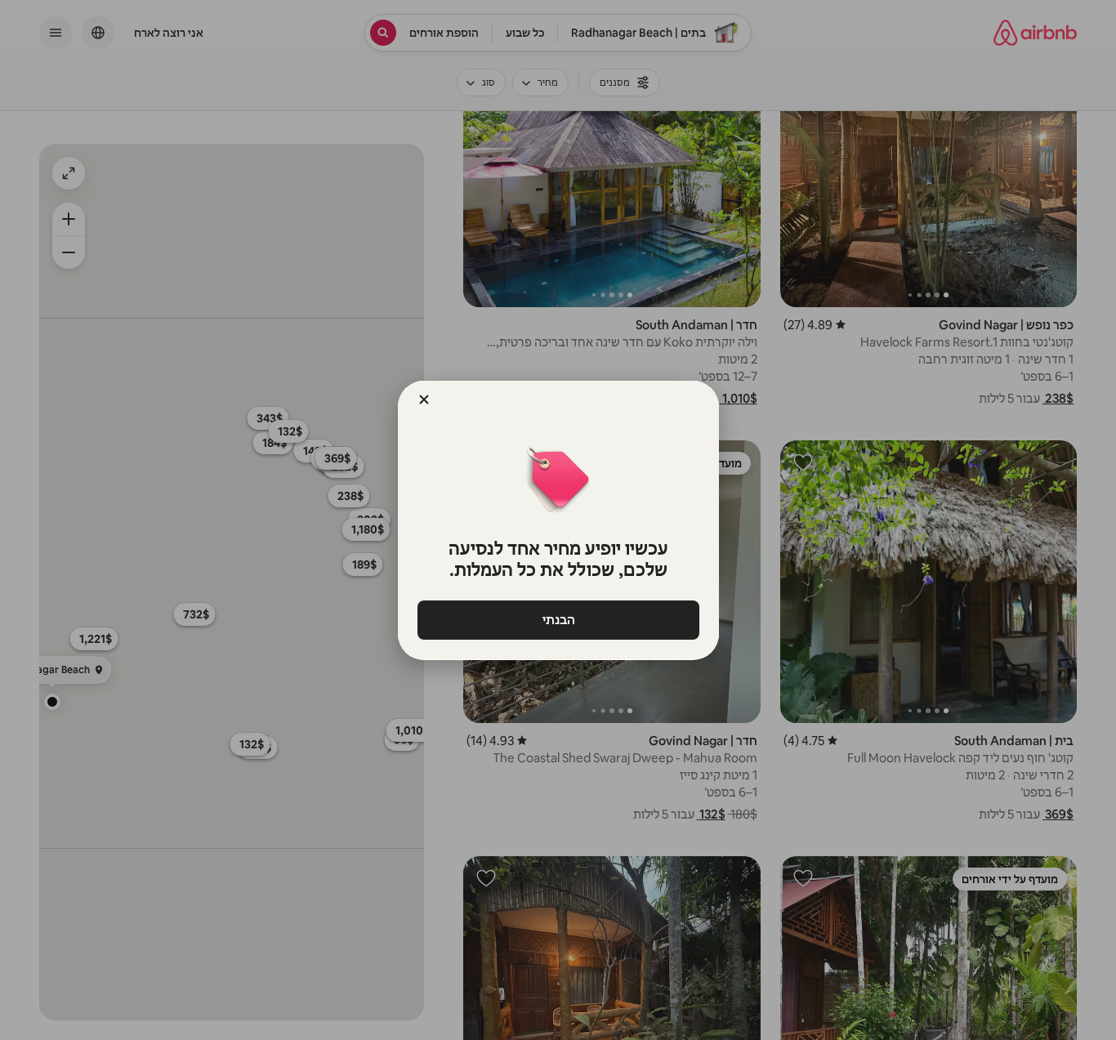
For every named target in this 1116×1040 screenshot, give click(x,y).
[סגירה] (424, 399)
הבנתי (558, 619)
